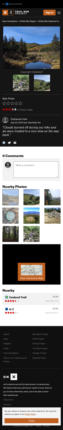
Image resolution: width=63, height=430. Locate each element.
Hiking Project (38, 343)
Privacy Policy (30, 414)
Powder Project (39, 353)
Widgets (7, 343)
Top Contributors (11, 353)
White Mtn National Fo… (49, 21)
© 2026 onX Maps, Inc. (23, 426)
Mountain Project (40, 334)
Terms (38, 426)
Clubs (6, 348)
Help (5, 339)
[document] (31, 416)
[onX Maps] (10, 379)
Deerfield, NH (34, 122)
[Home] (17, 12)
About (6, 334)
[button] (3, 142)
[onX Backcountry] (12, 4)
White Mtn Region (28, 21)
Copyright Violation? (32, 71)
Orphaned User (18, 119)
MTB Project (38, 339)
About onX (8, 399)
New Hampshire (9, 21)
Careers (7, 404)
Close (31, 420)
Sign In (49, 12)
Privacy (47, 426)
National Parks (39, 358)
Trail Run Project (39, 348)
